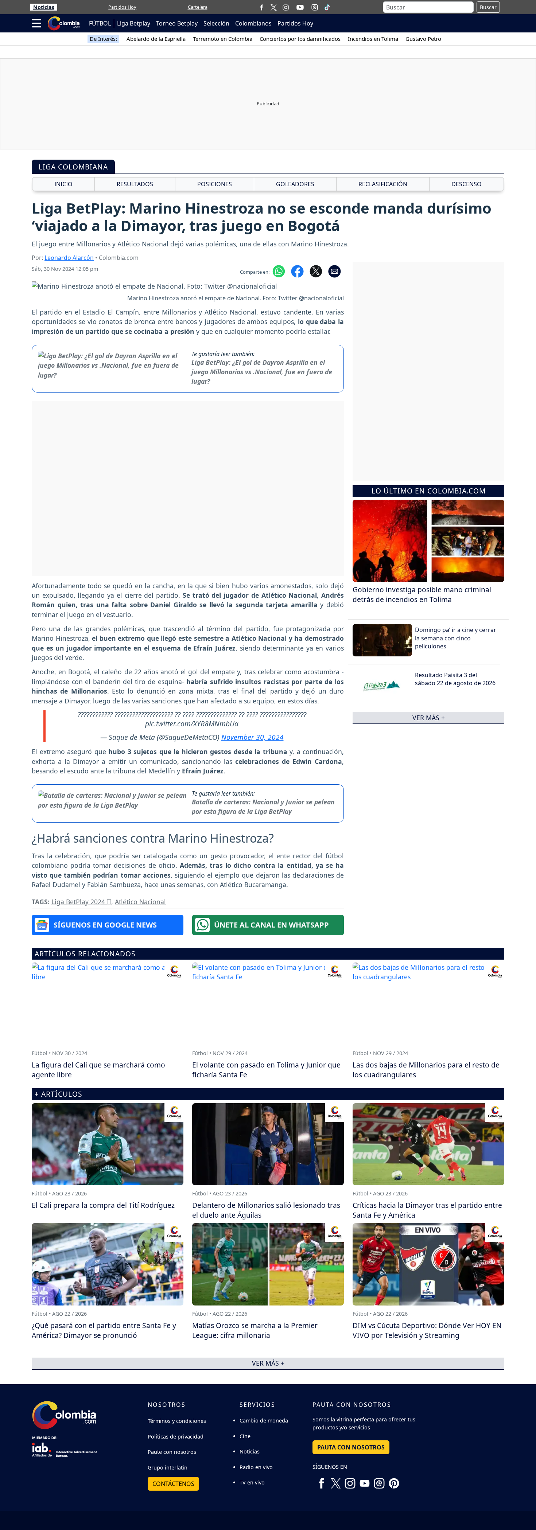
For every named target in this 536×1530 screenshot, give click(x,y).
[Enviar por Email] (334, 270)
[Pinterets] (393, 1481)
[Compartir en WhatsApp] (278, 270)
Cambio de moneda (264, 1420)
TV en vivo (252, 1482)
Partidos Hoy (122, 7)
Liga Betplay (133, 23)
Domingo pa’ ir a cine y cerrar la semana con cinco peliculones (455, 638)
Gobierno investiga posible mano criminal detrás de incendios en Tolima (422, 594)
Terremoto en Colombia (222, 38)
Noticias (43, 7)
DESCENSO (466, 184)
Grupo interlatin (167, 1467)
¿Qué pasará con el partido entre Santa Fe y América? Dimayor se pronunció (104, 1330)
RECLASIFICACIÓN (382, 184)
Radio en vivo (256, 1467)
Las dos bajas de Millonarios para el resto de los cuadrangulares (426, 1070)
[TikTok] (327, 7)
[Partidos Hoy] (314, 7)
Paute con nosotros (172, 1451)
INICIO (63, 184)
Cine (245, 1436)
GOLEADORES (295, 184)
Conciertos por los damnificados (300, 38)
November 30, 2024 (252, 737)
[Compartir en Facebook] (297, 270)
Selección (216, 23)
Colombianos (253, 23)
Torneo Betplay (177, 23)
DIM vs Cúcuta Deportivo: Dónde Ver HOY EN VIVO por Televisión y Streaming (427, 1330)
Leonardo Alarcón (69, 258)
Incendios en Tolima (373, 38)
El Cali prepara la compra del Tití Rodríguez (103, 1205)
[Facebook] (262, 7)
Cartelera (197, 7)
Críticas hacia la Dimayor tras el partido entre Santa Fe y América (427, 1210)
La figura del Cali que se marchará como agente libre (98, 1070)
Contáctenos (173, 1484)
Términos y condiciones (177, 1420)
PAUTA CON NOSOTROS (351, 1447)
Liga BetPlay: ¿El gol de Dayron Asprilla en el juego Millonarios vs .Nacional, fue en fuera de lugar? (261, 372)
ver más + (428, 717)
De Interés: (103, 38)
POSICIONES (214, 184)
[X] (274, 7)
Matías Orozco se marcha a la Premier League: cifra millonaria (255, 1330)
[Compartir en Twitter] (316, 270)
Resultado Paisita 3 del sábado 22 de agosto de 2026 (455, 679)
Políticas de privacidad (175, 1436)
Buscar (488, 7)
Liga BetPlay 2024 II (81, 901)
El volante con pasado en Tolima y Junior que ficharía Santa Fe (266, 1070)
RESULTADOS (135, 184)
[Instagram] (286, 7)
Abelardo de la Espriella (156, 38)
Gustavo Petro (423, 38)
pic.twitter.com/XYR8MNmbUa (191, 724)
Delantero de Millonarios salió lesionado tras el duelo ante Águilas (266, 1210)
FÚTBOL (100, 23)
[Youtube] (300, 7)
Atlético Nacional (140, 901)
